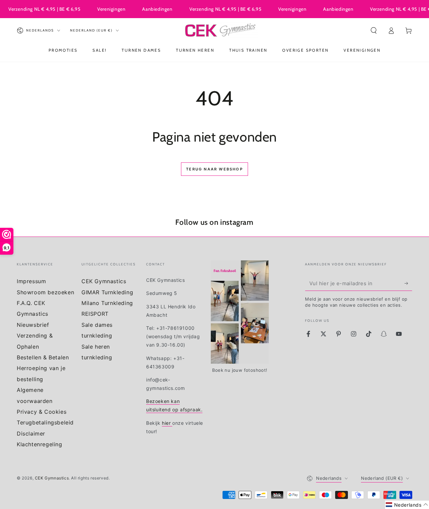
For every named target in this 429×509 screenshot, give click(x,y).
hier (167, 423)
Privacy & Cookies (41, 411)
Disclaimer (31, 433)
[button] (373, 30)
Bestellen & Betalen (43, 357)
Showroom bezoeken (45, 292)
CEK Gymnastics (103, 281)
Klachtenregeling (39, 444)
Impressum (31, 281)
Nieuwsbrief (33, 324)
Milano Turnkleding (107, 303)
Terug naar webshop (214, 169)
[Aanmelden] (408, 283)
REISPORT (95, 313)
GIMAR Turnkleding (107, 292)
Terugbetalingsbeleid (45, 422)
